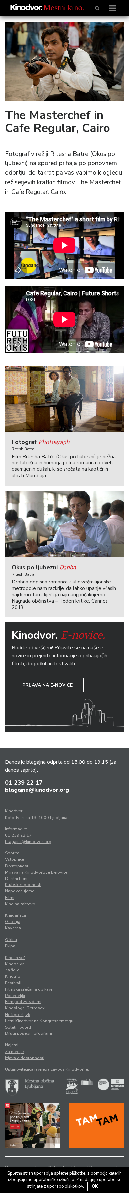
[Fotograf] (64, 399)
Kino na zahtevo (20, 904)
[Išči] (97, 8)
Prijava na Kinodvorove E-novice (36, 872)
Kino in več (15, 958)
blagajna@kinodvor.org (37, 790)
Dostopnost (16, 866)
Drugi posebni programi (28, 1033)
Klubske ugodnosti (23, 885)
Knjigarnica (15, 915)
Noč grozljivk (17, 1015)
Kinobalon (15, 964)
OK (95, 1186)
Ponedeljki (15, 996)
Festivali (13, 983)
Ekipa (10, 946)
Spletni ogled (18, 1027)
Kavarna (13, 928)
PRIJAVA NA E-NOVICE (47, 685)
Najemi (11, 1045)
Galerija (12, 922)
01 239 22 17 (24, 783)
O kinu (11, 940)
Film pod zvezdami (23, 1002)
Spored (12, 853)
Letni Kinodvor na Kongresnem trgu (39, 1021)
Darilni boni (16, 878)
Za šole (12, 970)
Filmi (9, 898)
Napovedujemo (20, 891)
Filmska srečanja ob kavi (28, 989)
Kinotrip (12, 976)
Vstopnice (14, 859)
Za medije (14, 1052)
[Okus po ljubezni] (64, 524)
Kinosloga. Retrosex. (25, 1008)
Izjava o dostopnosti (24, 1058)
